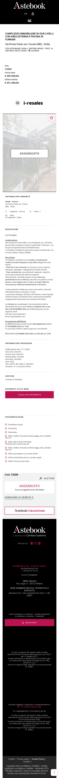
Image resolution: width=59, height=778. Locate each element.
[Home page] (29, 5)
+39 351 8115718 (30, 571)
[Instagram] (35, 543)
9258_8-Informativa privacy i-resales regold (24, 457)
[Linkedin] (39, 543)
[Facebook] (32, 543)
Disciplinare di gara (15, 425)
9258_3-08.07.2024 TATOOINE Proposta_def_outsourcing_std (18, 443)
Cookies (26, 761)
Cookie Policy (38, 759)
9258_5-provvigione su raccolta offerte (23, 454)
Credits (11, 759)
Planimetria (12, 428)
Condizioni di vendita (18, 497)
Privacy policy (23, 759)
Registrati (31, 623)
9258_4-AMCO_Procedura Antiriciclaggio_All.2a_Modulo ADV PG (28, 449)
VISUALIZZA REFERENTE (29, 395)
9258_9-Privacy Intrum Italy (18, 461)
